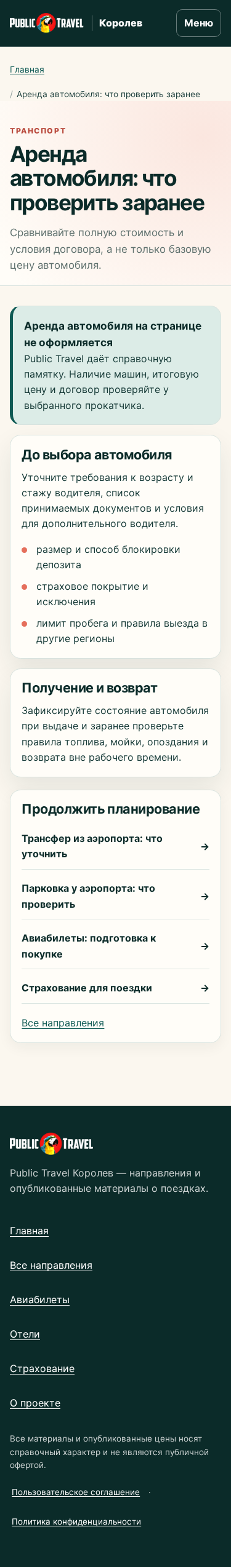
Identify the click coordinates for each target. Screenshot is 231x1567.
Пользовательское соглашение (76, 1492)
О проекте (35, 1403)
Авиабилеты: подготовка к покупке (115, 945)
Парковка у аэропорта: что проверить (115, 896)
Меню (198, 23)
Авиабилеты (40, 1299)
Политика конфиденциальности (76, 1521)
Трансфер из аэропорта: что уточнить (115, 846)
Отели (25, 1334)
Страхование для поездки (115, 988)
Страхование (42, 1368)
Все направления (63, 1023)
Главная (27, 69)
